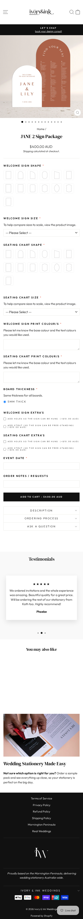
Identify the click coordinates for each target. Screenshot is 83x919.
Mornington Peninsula (41, 824)
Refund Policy (41, 811)
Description (41, 510)
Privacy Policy (41, 805)
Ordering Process (41, 518)
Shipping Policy (41, 818)
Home (41, 129)
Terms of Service (41, 798)
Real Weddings (41, 831)
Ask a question (41, 526)
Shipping (28, 151)
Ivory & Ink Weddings (40, 890)
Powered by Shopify (41, 915)
